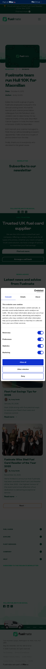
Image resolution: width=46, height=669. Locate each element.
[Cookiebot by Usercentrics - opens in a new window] (34, 291)
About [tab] (37, 297)
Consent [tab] (8, 297)
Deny (23, 376)
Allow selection (23, 369)
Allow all (23, 362)
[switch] (40, 339)
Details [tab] (23, 297)
